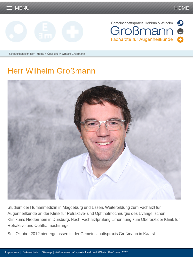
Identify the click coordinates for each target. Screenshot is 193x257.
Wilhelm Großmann (73, 53)
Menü (22, 8)
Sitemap (47, 252)
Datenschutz (30, 252)
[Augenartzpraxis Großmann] (147, 31)
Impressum (12, 252)
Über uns (53, 53)
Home (181, 8)
